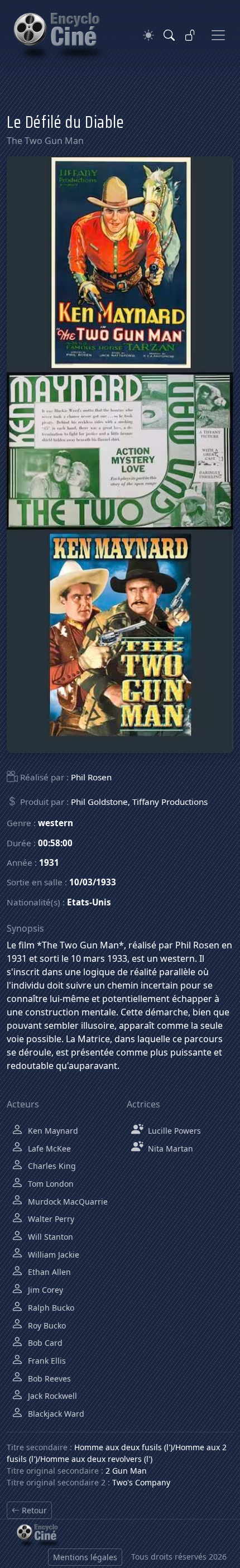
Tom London (50, 1183)
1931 (49, 862)
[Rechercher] (169, 35)
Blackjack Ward (55, 1413)
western (55, 822)
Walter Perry (50, 1219)
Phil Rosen (91, 777)
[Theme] (148, 35)
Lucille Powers (173, 1130)
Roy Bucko (46, 1325)
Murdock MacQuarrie (67, 1201)
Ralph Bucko (50, 1307)
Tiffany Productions (170, 801)
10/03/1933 (92, 882)
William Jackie (52, 1254)
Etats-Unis (89, 902)
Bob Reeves (48, 1378)
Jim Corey (44, 1289)
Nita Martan (169, 1148)
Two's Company (141, 1482)
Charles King (51, 1166)
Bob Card (44, 1342)
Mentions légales (85, 1557)
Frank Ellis (46, 1360)
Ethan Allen (48, 1272)
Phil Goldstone (99, 801)
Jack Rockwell (51, 1395)
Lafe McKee (48, 1148)
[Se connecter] (190, 35)
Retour (33, 1510)
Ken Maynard (52, 1130)
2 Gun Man (126, 1470)
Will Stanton (49, 1236)
